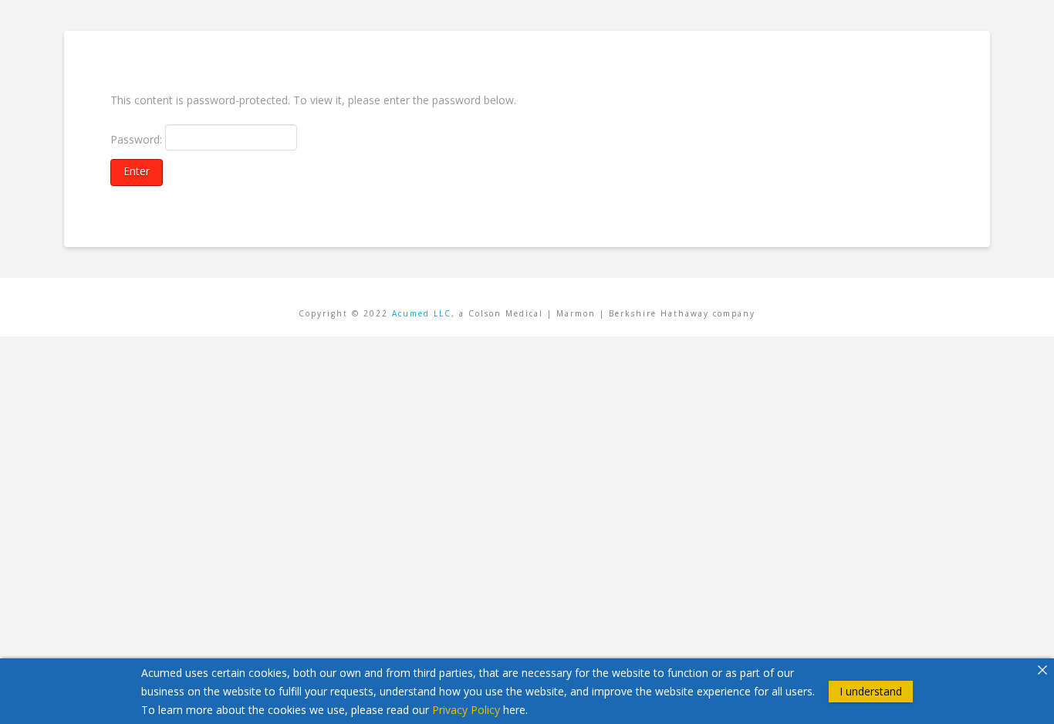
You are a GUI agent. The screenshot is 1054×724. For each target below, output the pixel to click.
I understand (870, 690)
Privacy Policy (466, 709)
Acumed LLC (421, 313)
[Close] (1042, 670)
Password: (137, 139)
